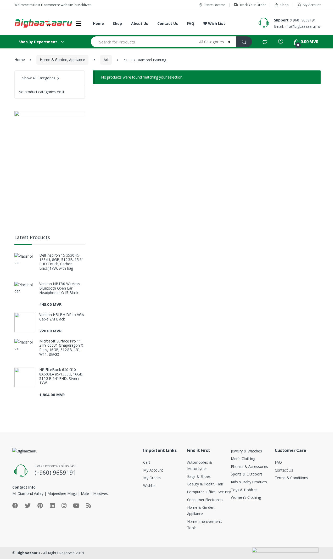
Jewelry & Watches (246, 451)
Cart (146, 462)
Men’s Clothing (243, 458)
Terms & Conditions (291, 477)
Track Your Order (252, 4)
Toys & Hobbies (244, 489)
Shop (284, 4)
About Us (139, 23)
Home (98, 23)
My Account (312, 4)
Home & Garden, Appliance (62, 59)
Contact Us (167, 23)
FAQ (190, 23)
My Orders (152, 477)
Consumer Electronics (205, 499)
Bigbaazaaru (28, 552)
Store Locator (214, 4)
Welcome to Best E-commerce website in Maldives (53, 4)
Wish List (216, 23)
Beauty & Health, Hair (205, 483)
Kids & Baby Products (249, 481)
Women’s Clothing (246, 497)
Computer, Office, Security (209, 491)
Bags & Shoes (199, 476)
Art (106, 59)
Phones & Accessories (249, 466)
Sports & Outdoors (247, 474)
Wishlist (149, 485)
